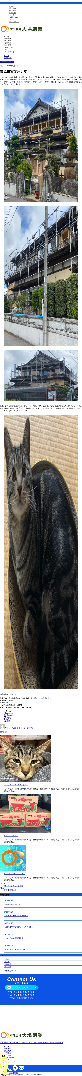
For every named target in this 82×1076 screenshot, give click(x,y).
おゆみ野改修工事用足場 (13, 938)
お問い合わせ (14, 17)
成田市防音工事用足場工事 (14, 949)
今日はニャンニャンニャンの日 (16, 785)
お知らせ (22, 728)
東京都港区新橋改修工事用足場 (16, 916)
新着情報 (7, 964)
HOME (11, 6)
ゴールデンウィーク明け (13, 886)
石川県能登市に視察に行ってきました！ (19, 927)
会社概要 (12, 15)
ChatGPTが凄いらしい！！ (14, 874)
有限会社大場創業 (11, 728)
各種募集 (12, 13)
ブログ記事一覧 (10, 971)
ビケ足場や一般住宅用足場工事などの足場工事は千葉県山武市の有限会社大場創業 (31, 1043)
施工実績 (12, 10)
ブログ (11, 19)
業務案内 (12, 8)
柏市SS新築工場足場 (12, 904)
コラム (7, 962)
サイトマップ (14, 22)
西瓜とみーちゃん (11, 836)
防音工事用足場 (10, 890)
